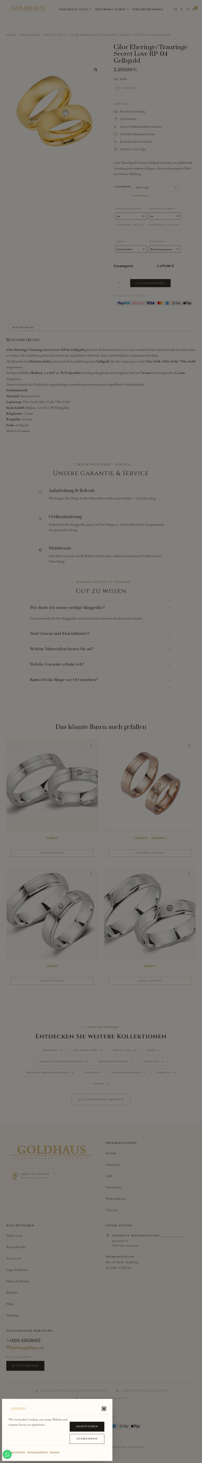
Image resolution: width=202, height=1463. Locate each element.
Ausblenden (87, 1438)
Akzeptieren (87, 1426)
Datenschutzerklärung (37, 1452)
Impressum (55, 1452)
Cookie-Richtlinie (16, 1452)
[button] (104, 1409)
